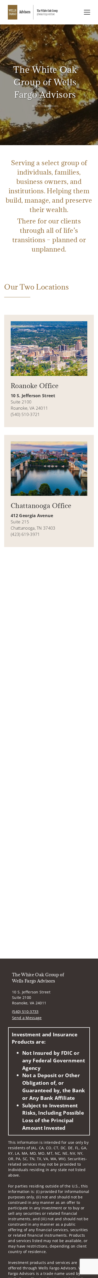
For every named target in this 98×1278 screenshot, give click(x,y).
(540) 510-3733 (25, 1011)
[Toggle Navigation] (87, 12)
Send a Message (27, 1017)
